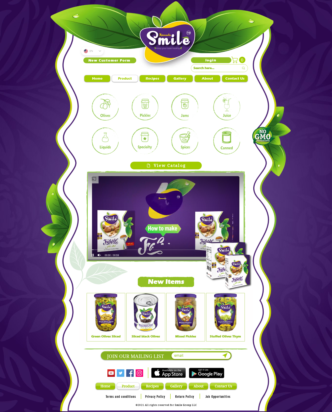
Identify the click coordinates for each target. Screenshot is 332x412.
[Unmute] (99, 255)
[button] (239, 60)
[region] (105, 106)
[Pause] (92, 255)
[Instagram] (139, 373)
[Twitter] (120, 373)
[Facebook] (130, 373)
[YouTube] (111, 373)
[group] (166, 317)
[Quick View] (106, 312)
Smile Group (183, 405)
